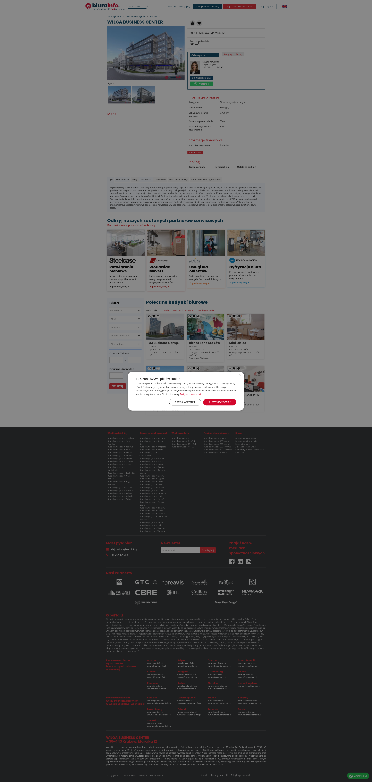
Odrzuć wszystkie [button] (185, 402)
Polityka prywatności (190, 394)
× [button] (239, 375)
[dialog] (186, 390)
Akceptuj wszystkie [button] (220, 402)
